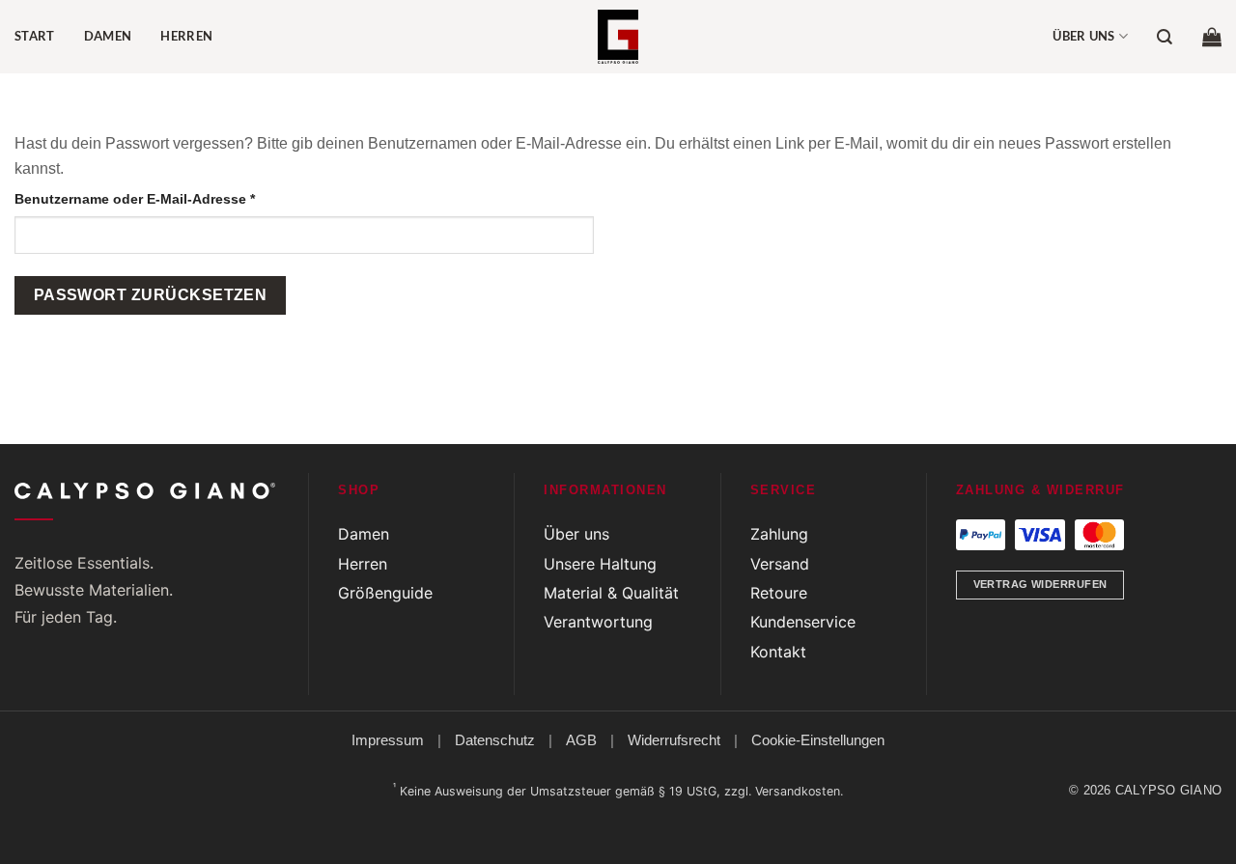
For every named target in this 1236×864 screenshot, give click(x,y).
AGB (581, 740)
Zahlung (779, 533)
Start (34, 35)
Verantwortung (598, 621)
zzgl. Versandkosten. (783, 791)
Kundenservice (803, 621)
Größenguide (385, 592)
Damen (108, 35)
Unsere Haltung (600, 563)
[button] (1212, 36)
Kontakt (778, 651)
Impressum (387, 740)
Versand (779, 563)
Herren (186, 35)
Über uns (1084, 35)
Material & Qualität (611, 592)
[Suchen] (1164, 37)
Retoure (778, 592)
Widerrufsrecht (674, 740)
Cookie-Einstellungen (818, 740)
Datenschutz (495, 740)
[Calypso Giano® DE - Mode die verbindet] (618, 36)
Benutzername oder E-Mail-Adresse (172, 198)
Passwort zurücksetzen (150, 295)
